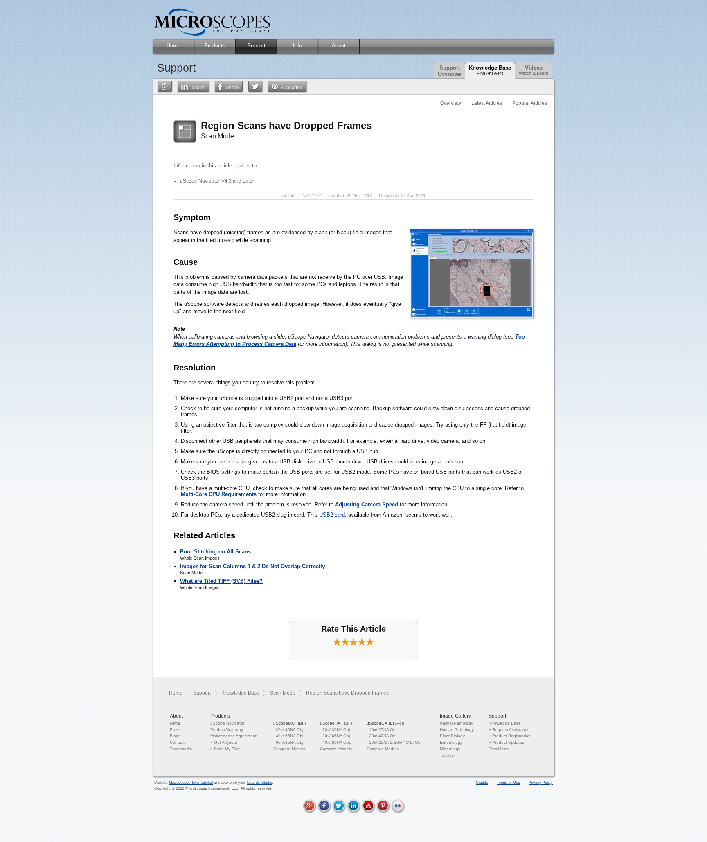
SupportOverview (449, 71)
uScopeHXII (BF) (336, 723)
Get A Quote (225, 742)
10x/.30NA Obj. (336, 729)
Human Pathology (457, 729)
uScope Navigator (227, 723)
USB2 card (332, 515)
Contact (177, 742)
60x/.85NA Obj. (290, 742)
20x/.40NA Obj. (290, 729)
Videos (533, 70)
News (175, 723)
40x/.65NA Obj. (290, 736)
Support (202, 693)
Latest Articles (486, 103)
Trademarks (181, 749)
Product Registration (511, 736)
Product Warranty (226, 729)
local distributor (259, 783)
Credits (482, 783)
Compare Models (289, 749)
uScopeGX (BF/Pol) (385, 723)
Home (175, 693)
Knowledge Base (490, 70)
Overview (450, 103)
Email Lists (499, 749)
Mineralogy (450, 749)
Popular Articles (529, 103)
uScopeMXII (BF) (289, 723)
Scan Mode (282, 693)
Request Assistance (510, 729)
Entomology (451, 742)
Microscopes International (191, 783)
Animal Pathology (456, 723)
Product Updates (508, 742)
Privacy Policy (541, 783)
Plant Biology (452, 736)
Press (175, 729)
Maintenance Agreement (233, 736)
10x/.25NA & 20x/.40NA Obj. (396, 742)
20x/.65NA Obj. (336, 736)
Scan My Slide (227, 749)
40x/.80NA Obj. (336, 742)
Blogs (175, 736)
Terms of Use (508, 783)
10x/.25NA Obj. (383, 729)
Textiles (447, 755)
